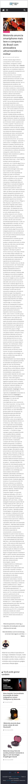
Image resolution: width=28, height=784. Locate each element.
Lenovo (5, 389)
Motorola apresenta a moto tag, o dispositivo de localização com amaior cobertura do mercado (14, 626)
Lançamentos (6, 31)
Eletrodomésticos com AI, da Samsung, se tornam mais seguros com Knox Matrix (14, 634)
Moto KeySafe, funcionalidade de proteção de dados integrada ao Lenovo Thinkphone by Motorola (13, 696)
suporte (21, 97)
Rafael (18, 57)
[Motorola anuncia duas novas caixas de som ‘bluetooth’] (14, 709)
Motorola (22, 65)
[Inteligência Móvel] (3, 10)
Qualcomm (9, 389)
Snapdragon (16, 389)
